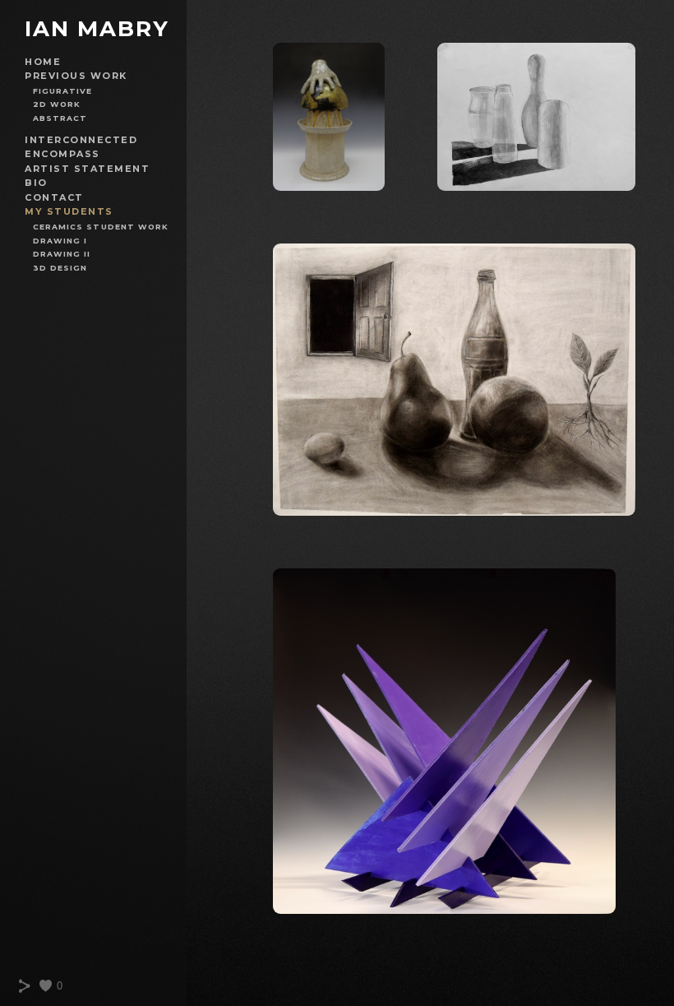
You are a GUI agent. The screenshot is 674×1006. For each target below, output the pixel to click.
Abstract (60, 118)
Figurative (63, 90)
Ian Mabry (97, 29)
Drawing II (62, 253)
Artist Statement (87, 168)
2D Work (57, 104)
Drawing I (60, 240)
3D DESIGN (60, 267)
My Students (69, 211)
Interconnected (81, 140)
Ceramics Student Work (100, 226)
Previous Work (76, 75)
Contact (54, 197)
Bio (36, 182)
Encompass (62, 154)
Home (43, 61)
